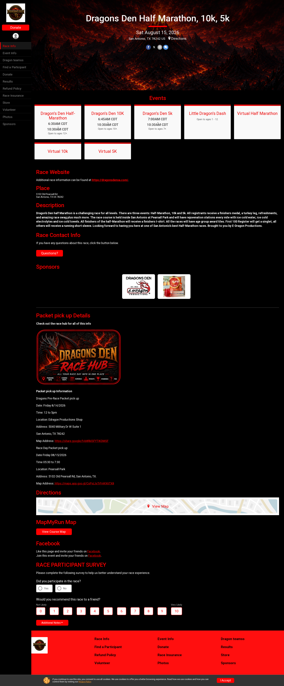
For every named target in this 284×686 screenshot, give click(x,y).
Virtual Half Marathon (257, 113)
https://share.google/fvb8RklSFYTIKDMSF (81, 441)
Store (6, 102)
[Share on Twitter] (154, 47)
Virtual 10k (58, 151)
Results (8, 81)
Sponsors (9, 124)
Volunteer (9, 109)
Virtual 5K (107, 151)
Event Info (9, 53)
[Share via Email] (159, 47)
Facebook (93, 551)
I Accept (225, 680)
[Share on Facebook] (148, 47)
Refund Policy (12, 88)
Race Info (9, 46)
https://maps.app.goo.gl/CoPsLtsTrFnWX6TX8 (84, 483)
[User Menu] (16, 36)
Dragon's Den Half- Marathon (58, 115)
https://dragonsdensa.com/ (110, 180)
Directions (179, 39)
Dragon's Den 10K (107, 113)
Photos (7, 116)
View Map (160, 506)
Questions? (49, 253)
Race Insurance (13, 95)
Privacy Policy (85, 681)
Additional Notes (51, 622)
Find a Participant (14, 67)
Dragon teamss (13, 60)
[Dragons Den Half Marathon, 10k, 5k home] (15, 12)
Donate (15, 28)
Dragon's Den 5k (157, 113)
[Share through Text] (165, 47)
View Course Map (54, 531)
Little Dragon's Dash (207, 113)
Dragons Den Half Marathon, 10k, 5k (158, 18)
